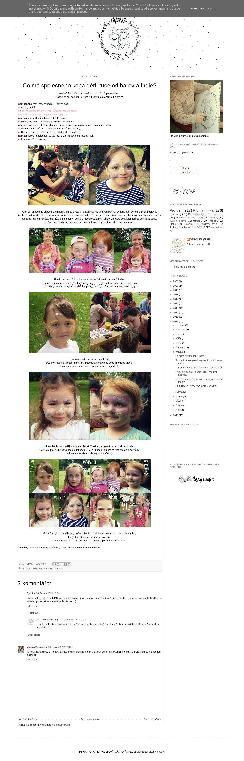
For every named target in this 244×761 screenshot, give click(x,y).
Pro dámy (175, 214)
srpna (179, 343)
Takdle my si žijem (182, 266)
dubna (179, 396)
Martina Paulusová (37, 647)
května (179, 392)
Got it (212, 8)
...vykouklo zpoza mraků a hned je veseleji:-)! (198, 367)
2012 (176, 321)
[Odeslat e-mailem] (54, 564)
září (178, 338)
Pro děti (176, 210)
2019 (176, 290)
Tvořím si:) (59, 569)
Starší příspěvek (152, 719)
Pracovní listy (217, 227)
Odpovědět (32, 606)
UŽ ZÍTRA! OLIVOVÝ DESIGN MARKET (195, 386)
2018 (176, 294)
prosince (180, 325)
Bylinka (31, 593)
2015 (176, 308)
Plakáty (214, 217)
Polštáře (188, 224)
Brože (173, 224)
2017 (176, 299)
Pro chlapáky (196, 214)
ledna (179, 409)
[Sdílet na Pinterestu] (69, 564)
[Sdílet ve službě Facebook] (65, 564)
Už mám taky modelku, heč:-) (190, 356)
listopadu (181, 329)
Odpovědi (35, 613)
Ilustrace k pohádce (180, 227)
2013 (176, 317)
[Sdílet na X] (61, 564)
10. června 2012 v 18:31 (60, 647)
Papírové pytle (209, 224)
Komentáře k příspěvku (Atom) (55, 724)
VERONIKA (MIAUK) (47, 619)
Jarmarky (197, 221)
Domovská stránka (90, 719)
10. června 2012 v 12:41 (75, 619)
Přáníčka (213, 221)
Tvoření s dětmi (178, 221)
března (180, 401)
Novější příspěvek (27, 719)
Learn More (196, 8)
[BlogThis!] (58, 564)
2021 (176, 281)
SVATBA (201, 227)
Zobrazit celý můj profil (198, 244)
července (181, 347)
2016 (176, 303)
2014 (176, 312)
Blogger (160, 752)
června (179, 352)
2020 (176, 286)
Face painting (32, 569)
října (178, 334)
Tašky (200, 217)
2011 (176, 415)
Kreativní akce (45, 569)
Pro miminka (203, 210)
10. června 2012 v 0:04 (48, 593)
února (179, 405)
